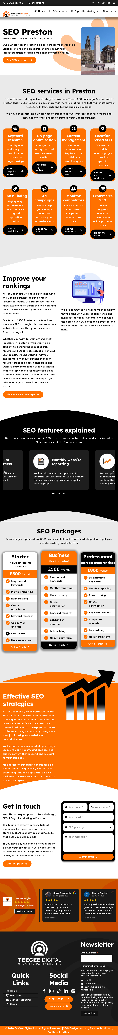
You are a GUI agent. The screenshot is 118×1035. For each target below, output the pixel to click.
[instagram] (98, 3)
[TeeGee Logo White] (39, 942)
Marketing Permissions (93, 966)
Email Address (89, 952)
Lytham (65, 1032)
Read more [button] (48, 917)
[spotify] (114, 3)
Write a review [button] (25, 911)
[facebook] (93, 3)
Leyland (83, 1028)
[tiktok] (103, 3)
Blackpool (106, 1028)
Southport (54, 1032)
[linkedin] (109, 3)
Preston (94, 1028)
